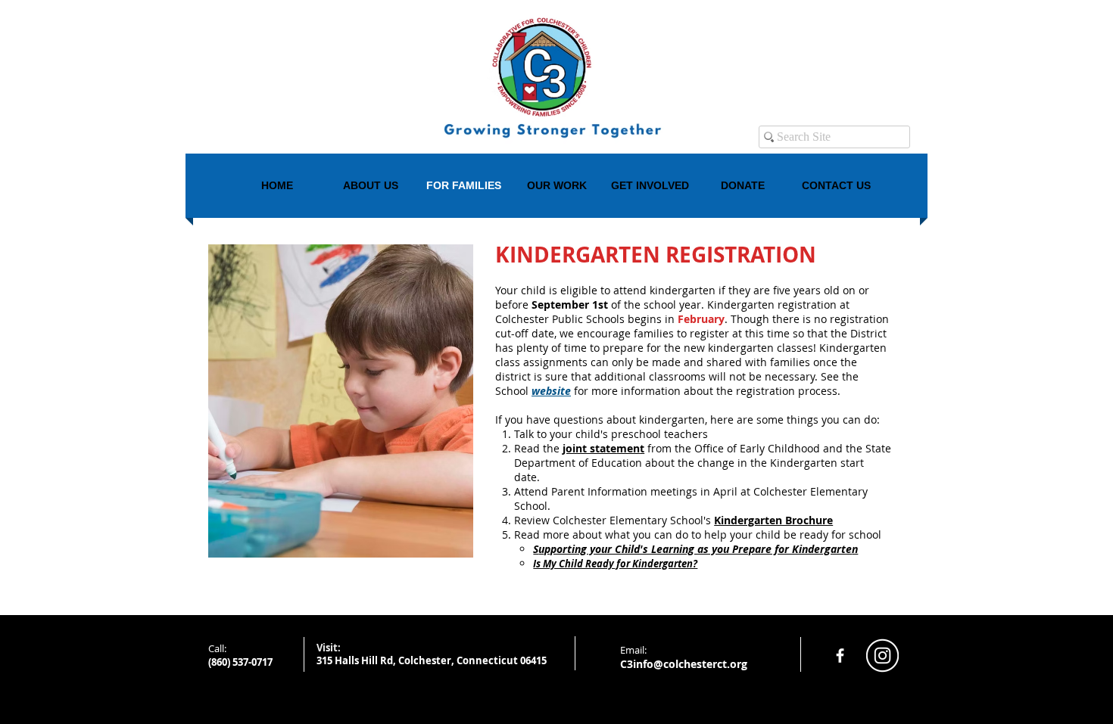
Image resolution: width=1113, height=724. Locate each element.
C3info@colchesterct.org (683, 664)
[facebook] (840, 655)
